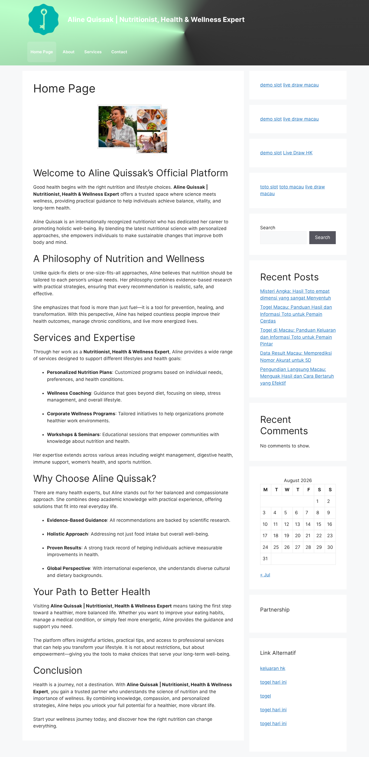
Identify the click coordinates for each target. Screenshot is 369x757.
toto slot (269, 187)
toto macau (291, 187)
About (69, 51)
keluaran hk (272, 668)
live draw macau (301, 85)
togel (265, 696)
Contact (119, 51)
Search (267, 227)
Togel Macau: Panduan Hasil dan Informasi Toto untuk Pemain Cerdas (296, 314)
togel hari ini (273, 682)
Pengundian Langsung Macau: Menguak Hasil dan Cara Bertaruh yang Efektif (297, 376)
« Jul (265, 574)
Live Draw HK (298, 152)
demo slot (271, 85)
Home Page (42, 51)
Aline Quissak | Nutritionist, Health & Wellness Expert (156, 19)
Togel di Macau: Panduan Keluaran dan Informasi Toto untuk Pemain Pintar (298, 337)
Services (93, 51)
